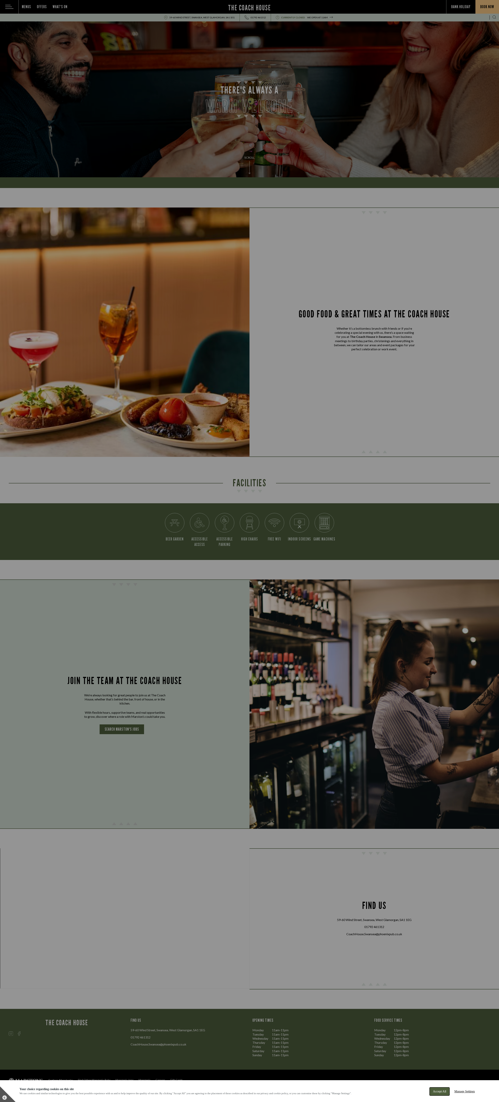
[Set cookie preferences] (8, 1094)
